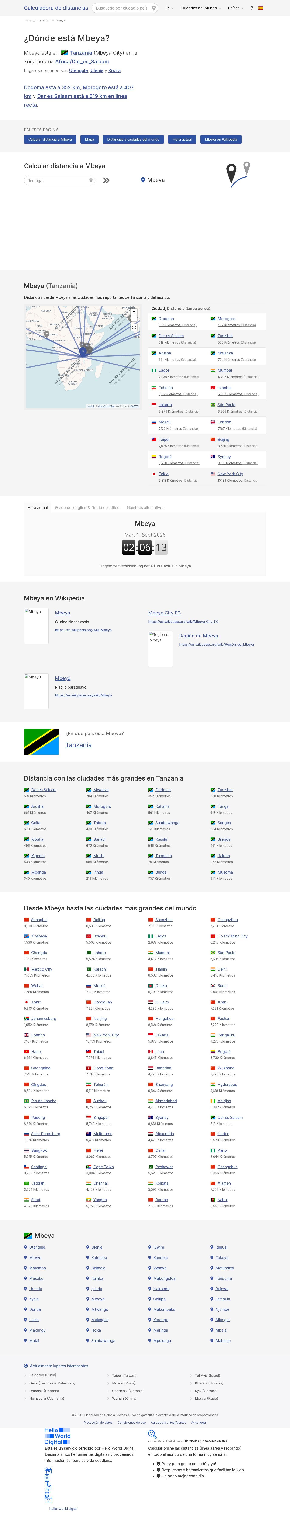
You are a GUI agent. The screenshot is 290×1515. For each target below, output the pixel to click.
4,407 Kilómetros (238, 377)
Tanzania (81, 53)
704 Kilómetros (237, 359)
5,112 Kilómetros (178, 394)
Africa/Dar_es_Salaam (82, 61)
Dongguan (102, 1002)
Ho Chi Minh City (233, 936)
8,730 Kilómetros (179, 463)
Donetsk (43, 1391)
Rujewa (221, 1289)
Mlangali (222, 1320)
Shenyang (164, 1084)
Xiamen (224, 1183)
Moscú (165, 422)
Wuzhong (226, 1068)
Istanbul (224, 387)
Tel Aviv (207, 1375)
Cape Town (103, 1167)
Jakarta (165, 405)
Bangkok (39, 1150)
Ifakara (224, 856)
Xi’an (222, 1002)
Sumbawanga (167, 822)
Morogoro (226, 318)
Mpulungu (162, 1340)
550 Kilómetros (237, 342)
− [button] (134, 318)
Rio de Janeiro (43, 1101)
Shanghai (39, 919)
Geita (35, 822)
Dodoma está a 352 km (52, 87)
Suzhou (100, 1101)
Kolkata (162, 1183)
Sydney (224, 456)
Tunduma (163, 856)
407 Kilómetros (237, 325)
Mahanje (223, 1340)
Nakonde (161, 1289)
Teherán (166, 387)
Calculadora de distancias (56, 8)
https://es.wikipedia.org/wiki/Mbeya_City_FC (183, 621)
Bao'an (161, 1200)
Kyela (34, 1299)
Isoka (96, 1330)
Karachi (100, 969)
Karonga (160, 1320)
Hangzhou (164, 1018)
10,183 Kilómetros (238, 480)
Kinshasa (39, 936)
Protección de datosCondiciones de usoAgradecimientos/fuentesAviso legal (145, 1422)
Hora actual (182, 139)
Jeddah (37, 1183)
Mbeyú (62, 678)
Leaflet (90, 406)
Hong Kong (103, 1068)
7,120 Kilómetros (178, 428)
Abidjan (224, 1101)
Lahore (99, 952)
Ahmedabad (166, 1101)
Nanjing (100, 1018)
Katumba (99, 1257)
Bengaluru (226, 1035)
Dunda (35, 1309)
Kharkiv (209, 1383)
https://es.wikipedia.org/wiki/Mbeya (83, 630)
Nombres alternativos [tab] (145, 507)
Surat (35, 1200)
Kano (222, 1150)
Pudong (38, 1117)
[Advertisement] (207, 78)
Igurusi (221, 1247)
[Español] (260, 8)
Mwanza (225, 353)
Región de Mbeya (198, 635)
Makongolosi (164, 1278)
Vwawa (159, 1268)
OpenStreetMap (106, 406)
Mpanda (38, 872)
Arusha (165, 353)
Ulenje (96, 70)
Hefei (98, 1150)
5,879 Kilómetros (179, 411)
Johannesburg (43, 1018)
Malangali (99, 1320)
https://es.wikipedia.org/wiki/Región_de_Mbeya (216, 644)
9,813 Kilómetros (238, 463)
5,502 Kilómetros (238, 394)
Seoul (222, 985)
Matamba (37, 1268)
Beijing (223, 439)
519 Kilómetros (177, 342)
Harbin (223, 1134)
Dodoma (166, 318)
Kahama (162, 806)
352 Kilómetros (178, 325)
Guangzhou (228, 919)
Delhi (222, 969)
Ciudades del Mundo (198, 8)
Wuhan (37, 985)
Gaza (51, 1383)
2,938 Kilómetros (179, 377)
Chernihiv (127, 1391)
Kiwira (114, 70)
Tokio (164, 474)
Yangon (100, 1200)
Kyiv (206, 1391)
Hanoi (36, 1051)
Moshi (98, 856)
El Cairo (162, 1002)
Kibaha (37, 839)
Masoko (36, 1278)
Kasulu (161, 839)
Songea (224, 822)
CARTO (134, 406)
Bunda (161, 872)
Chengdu (39, 952)
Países (233, 8)
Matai (34, 1340)
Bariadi (99, 839)
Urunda (35, 1289)
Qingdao (38, 1084)
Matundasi (224, 1268)
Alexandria (164, 1134)
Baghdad (163, 1068)
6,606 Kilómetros (238, 411)
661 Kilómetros (177, 359)
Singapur (101, 1117)
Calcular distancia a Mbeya (50, 139)
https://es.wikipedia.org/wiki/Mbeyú (83, 695)
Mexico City (41, 969)
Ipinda (96, 1289)
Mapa (89, 139)
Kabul (223, 1200)
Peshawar (164, 1167)
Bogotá (165, 456)
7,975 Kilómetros (179, 446)
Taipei (164, 439)
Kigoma (38, 856)
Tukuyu (221, 1257)
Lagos (164, 370)
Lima (159, 1051)
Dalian (160, 1150)
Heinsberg (46, 1398)
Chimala (98, 1268)
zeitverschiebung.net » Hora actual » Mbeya (152, 566)
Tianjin (161, 969)
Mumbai (225, 370)
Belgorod (42, 1375)
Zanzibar (225, 336)
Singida (224, 839)
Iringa (98, 872)
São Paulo (226, 405)
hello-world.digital (63, 1509)
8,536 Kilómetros (238, 446)
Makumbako (164, 1309)
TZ (167, 8)
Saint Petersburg (45, 1134)
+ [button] (134, 311)
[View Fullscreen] (134, 327)
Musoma (225, 872)
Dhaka (161, 985)
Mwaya (97, 1299)
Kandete (160, 1257)
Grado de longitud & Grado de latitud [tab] (87, 507)
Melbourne (102, 1134)
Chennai (100, 1183)
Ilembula (222, 1299)
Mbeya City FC (164, 613)
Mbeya (62, 613)
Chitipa (159, 1299)
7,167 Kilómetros (237, 428)
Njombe (222, 1309)
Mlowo (35, 1257)
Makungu (37, 1330)
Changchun (228, 1167)
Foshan (224, 1018)
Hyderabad (227, 1084)
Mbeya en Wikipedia (221, 139)
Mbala (221, 1330)
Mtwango (99, 1309)
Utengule (78, 70)
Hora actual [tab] (37, 507)
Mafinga (160, 1330)
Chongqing (41, 1068)
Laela (34, 1320)
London (224, 422)
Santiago (39, 1167)
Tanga (223, 806)
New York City (230, 474)
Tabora (99, 822)
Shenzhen (164, 919)
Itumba (97, 1278)
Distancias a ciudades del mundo (133, 139)
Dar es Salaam (171, 336)
